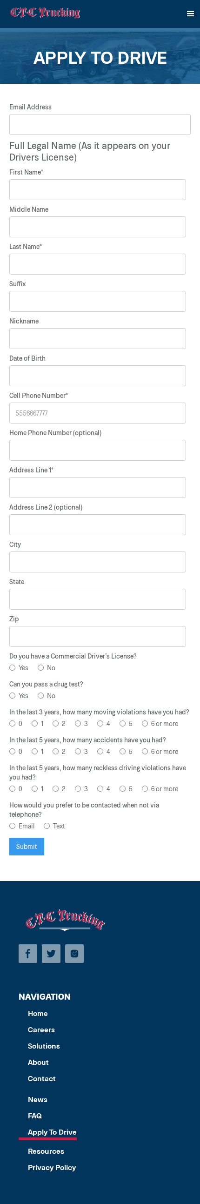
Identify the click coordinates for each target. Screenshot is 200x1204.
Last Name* (25, 246)
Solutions (44, 1045)
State (16, 581)
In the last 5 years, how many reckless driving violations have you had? (97, 772)
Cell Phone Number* (38, 395)
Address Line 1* (31, 470)
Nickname (24, 321)
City (15, 544)
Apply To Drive (52, 1131)
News (37, 1099)
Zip (14, 619)
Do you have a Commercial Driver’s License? (73, 656)
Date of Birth (27, 358)
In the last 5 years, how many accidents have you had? (87, 740)
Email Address (30, 107)
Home (38, 1013)
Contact (42, 1078)
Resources (46, 1150)
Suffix (17, 284)
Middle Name (28, 209)
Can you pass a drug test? (46, 684)
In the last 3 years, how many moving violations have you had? (99, 712)
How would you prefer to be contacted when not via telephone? (84, 809)
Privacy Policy (52, 1167)
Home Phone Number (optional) (55, 433)
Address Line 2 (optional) (45, 507)
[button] (190, 14)
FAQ (34, 1115)
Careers (41, 1029)
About (38, 1061)
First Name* (26, 172)
